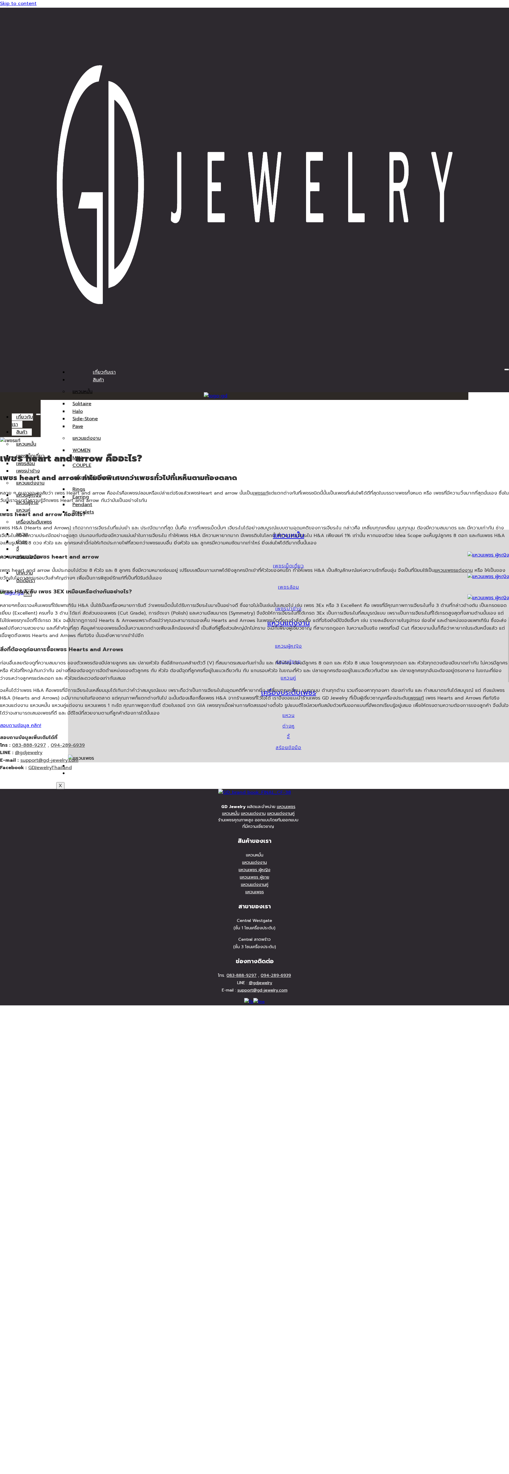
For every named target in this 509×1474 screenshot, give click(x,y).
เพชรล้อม (288, 587)
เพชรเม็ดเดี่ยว (288, 565)
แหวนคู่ (288, 678)
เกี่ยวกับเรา (104, 372)
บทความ (101, 765)
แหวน (288, 715)
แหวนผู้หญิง (288, 646)
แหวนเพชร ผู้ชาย (254, 877)
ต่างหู (288, 726)
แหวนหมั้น (82, 391)
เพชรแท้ (260, 493)
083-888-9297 (29, 745)
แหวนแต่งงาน (86, 438)
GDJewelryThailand (50, 767)
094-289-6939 (68, 745)
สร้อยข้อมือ (288, 747)
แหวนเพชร (286, 807)
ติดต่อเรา (102, 773)
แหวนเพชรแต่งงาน (453, 570)
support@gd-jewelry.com (49, 760)
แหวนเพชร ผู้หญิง (254, 870)
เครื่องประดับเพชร (34, 522)
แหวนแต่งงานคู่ (281, 813)
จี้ (288, 736)
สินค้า (98, 379)
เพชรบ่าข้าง (28, 471)
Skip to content (18, 3)
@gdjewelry (28, 752)
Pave (77, 426)
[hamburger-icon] (506, 369)
